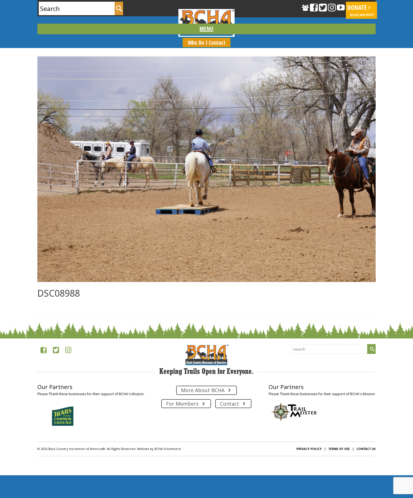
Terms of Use (339, 449)
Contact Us (366, 449)
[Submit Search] (119, 8)
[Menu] (206, 29)
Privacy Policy (309, 449)
